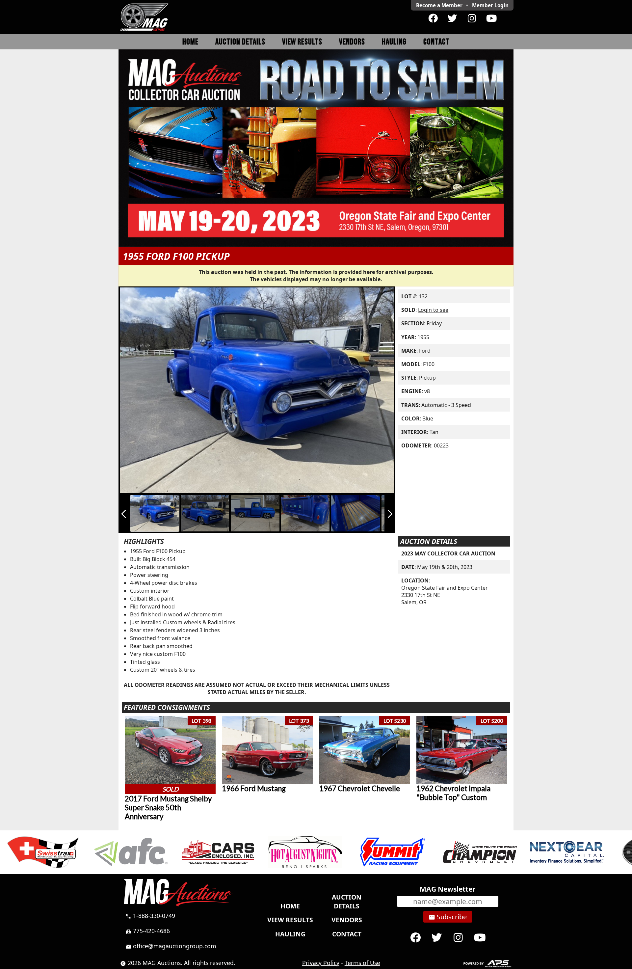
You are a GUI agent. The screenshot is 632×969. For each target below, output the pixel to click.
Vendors (352, 42)
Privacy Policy (320, 963)
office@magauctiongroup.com (170, 946)
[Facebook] (433, 18)
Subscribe (448, 917)
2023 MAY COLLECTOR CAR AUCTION (448, 553)
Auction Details (240, 42)
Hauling (394, 42)
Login (490, 5)
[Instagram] (472, 18)
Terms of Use (362, 963)
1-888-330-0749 (150, 916)
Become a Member (439, 5)
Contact (436, 42)
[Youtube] (491, 18)
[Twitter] (452, 18)
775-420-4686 (147, 931)
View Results (302, 42)
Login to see (433, 309)
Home (190, 42)
